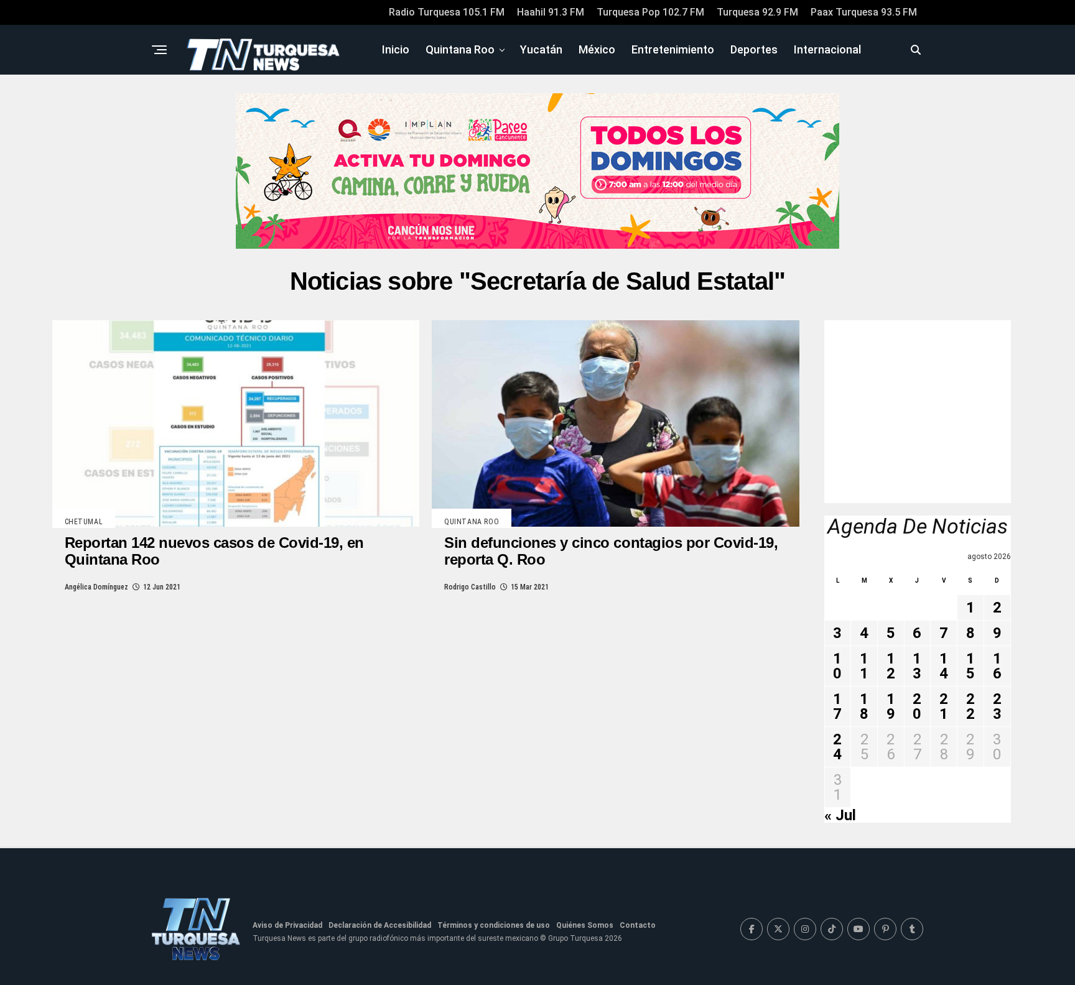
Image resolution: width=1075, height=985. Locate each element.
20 (917, 706)
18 (864, 706)
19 (891, 706)
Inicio (395, 49)
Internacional (827, 49)
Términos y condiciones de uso (493, 925)
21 (943, 706)
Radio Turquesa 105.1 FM (447, 12)
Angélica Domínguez (96, 587)
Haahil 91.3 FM (550, 12)
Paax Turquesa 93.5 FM (864, 12)
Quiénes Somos (584, 925)
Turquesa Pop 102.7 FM (650, 12)
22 (970, 706)
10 (837, 666)
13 (917, 666)
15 (970, 666)
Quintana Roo (460, 49)
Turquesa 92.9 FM (757, 12)
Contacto (638, 925)
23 (997, 706)
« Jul (840, 815)
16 (997, 666)
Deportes (754, 49)
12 (891, 666)
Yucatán (541, 49)
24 (837, 747)
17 (837, 706)
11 (864, 666)
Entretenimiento (672, 49)
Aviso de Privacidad (287, 925)
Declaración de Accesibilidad (379, 925)
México (597, 49)
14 (943, 666)
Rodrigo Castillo (470, 587)
